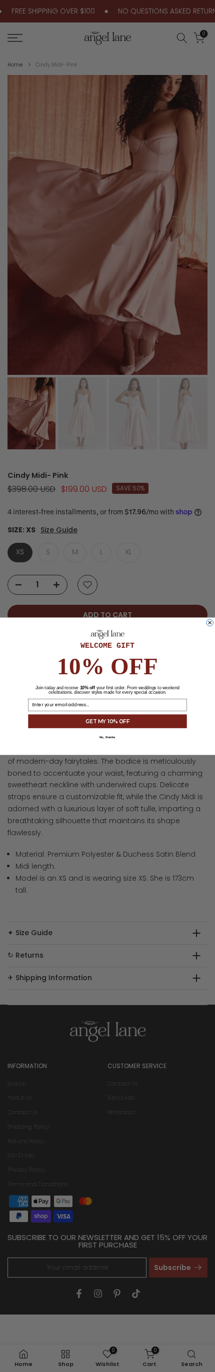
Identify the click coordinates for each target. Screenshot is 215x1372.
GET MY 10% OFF (108, 721)
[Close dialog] (210, 622)
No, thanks (108, 737)
